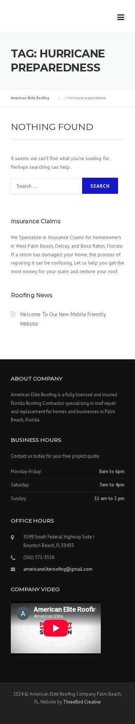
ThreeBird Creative (82, 702)
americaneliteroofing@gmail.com (58, 569)
